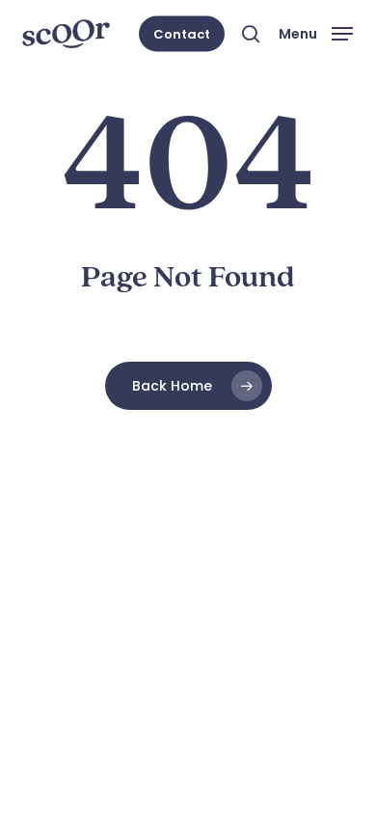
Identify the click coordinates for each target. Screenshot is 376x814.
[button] (316, 32)
